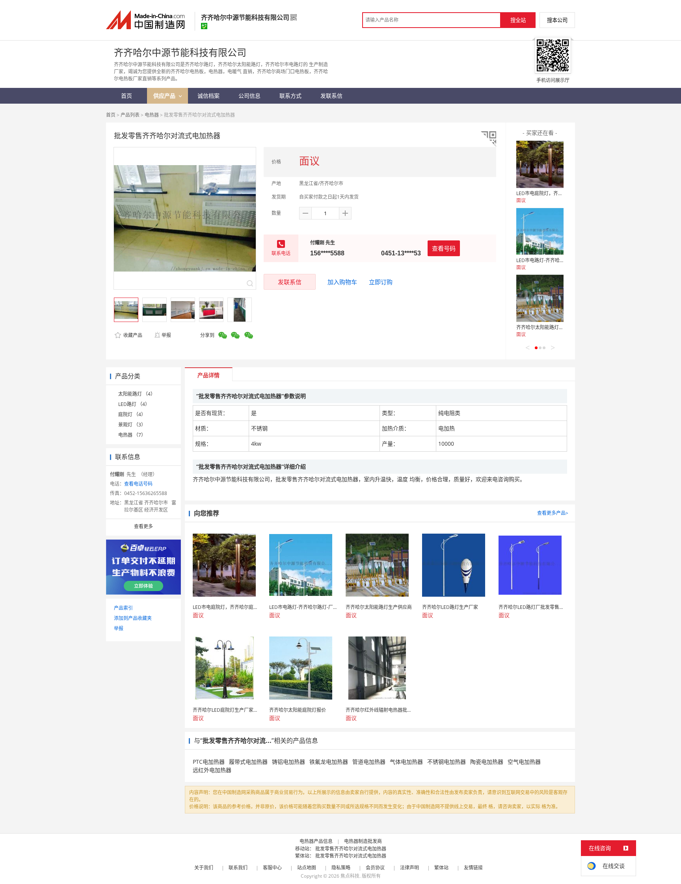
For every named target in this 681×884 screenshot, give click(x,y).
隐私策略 (340, 867)
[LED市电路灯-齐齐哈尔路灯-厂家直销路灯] (540, 231)
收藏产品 (132, 335)
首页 (110, 115)
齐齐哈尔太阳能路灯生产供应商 (549, 327)
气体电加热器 (406, 761)
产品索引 (123, 608)
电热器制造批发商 (363, 841)
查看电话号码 (138, 483)
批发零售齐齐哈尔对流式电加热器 (350, 848)
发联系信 (289, 282)
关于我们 (203, 867)
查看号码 (444, 248)
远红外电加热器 (212, 770)
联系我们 (238, 867)
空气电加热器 (524, 761)
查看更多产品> (552, 513)
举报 (166, 335)
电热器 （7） (132, 435)
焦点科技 (349, 876)
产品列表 (130, 115)
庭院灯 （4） (132, 414)
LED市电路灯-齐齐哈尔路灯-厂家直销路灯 (560, 260)
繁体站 (441, 867)
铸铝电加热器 (288, 761)
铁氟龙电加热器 (328, 761)
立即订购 (381, 282)
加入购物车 (342, 282)
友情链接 (473, 867)
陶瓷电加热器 (486, 761)
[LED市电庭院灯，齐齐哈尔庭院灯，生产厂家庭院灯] (540, 164)
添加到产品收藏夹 (133, 618)
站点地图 (306, 867)
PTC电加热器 (209, 761)
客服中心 (272, 867)
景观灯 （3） (132, 424)
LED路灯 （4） (134, 404)
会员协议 (375, 867)
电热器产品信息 (316, 841)
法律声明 (409, 867)
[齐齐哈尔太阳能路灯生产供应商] (540, 298)
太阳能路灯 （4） (136, 394)
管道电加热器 (368, 761)
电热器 (152, 115)
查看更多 (143, 526)
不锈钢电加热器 (446, 761)
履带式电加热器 (248, 761)
